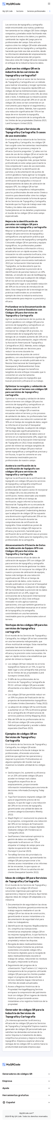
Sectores (19, 11)
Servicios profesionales (36, 11)
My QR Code (7, 11)
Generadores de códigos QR (17, 1074)
